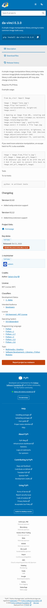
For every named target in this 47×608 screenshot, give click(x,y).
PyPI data (7, 240)
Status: (23, 392)
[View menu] (35, 4)
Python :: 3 (10, 336)
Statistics (23, 447)
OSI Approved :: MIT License (16, 314)
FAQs (23, 427)
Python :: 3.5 (11, 339)
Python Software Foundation (22, 384)
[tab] (23, 48)
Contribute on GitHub (22, 469)
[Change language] (42, 4)
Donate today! (23, 398)
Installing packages (22, 415)
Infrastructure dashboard (22, 443)
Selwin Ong (12, 276)
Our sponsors (23, 453)
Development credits (22, 479)
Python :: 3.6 (11, 342)
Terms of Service (22, 491)
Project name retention (22, 424)
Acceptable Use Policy (22, 504)
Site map (36, 603)
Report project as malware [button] (23, 362)
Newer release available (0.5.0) (16, 248)
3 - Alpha (9, 300)
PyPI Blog (22, 440)
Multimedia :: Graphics (14, 349)
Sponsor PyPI (23, 475)
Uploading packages (22, 418)
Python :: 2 (10, 331)
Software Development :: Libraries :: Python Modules (23, 353)
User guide (22, 421)
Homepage (9, 229)
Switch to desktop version (23, 512)
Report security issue (23, 495)
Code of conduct (22, 498)
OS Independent (12, 321)
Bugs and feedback (23, 466)
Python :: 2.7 (11, 334)
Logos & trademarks (23, 450)
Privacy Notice (23, 501)
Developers (10, 307)
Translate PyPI (22, 472)
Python (8, 328)
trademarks (13, 601)
